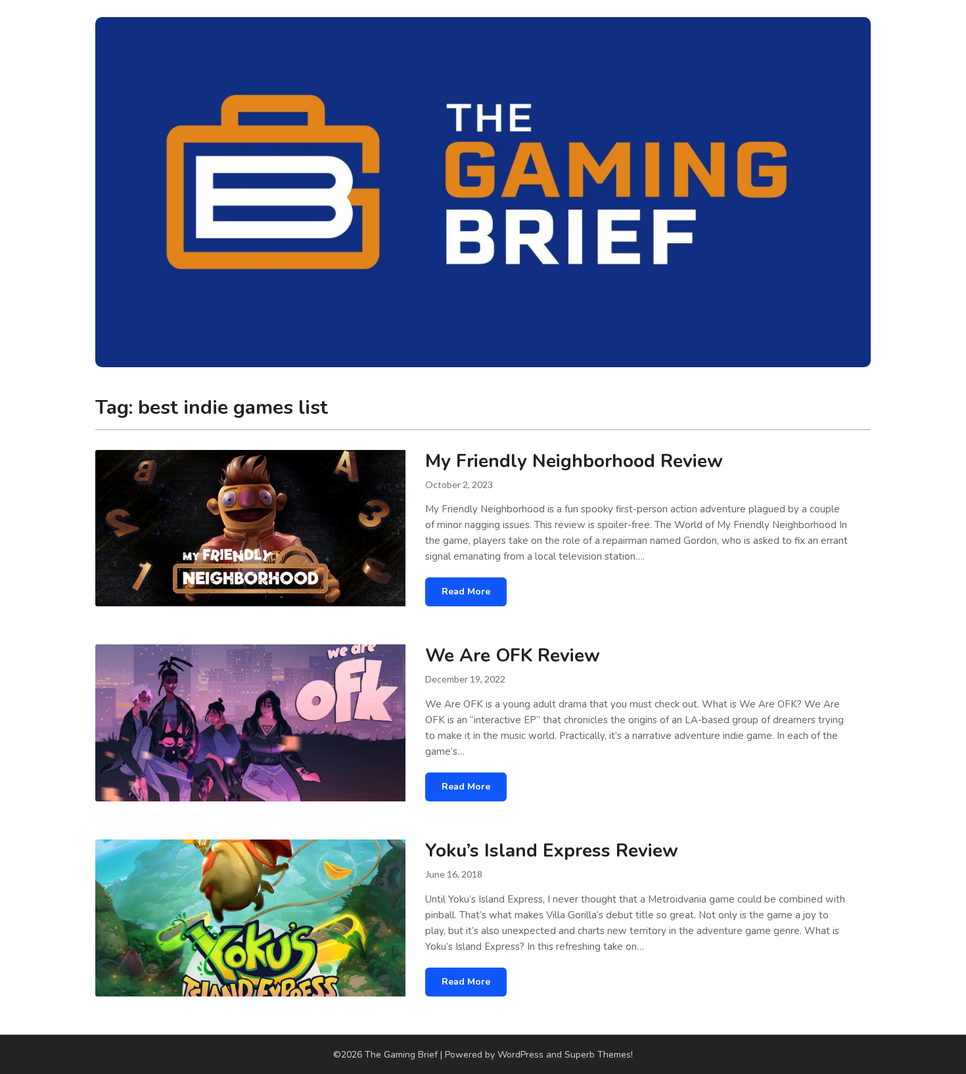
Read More (466, 591)
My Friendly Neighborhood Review (574, 461)
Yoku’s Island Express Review (551, 850)
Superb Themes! (598, 1054)
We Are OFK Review (512, 655)
